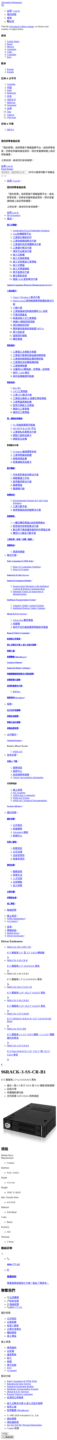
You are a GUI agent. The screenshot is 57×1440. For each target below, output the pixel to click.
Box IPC (17, 388)
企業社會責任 (14, 1329)
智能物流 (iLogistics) (15, 698)
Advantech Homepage (11, 2)
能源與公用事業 (14, 639)
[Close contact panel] (2, 1254)
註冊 (9, 11)
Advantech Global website (21, 26)
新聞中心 (17, 836)
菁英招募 (11, 865)
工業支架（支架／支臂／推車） (20, 539)
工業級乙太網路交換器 (24, 352)
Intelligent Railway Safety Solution (29, 608)
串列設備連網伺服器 (23, 376)
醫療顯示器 (19, 488)
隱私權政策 (13, 1422)
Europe (10, 69)
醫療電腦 (17, 485)
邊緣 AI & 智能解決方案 (25, 279)
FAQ (9, 1368)
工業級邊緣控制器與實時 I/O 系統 (30, 311)
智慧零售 (11, 516)
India (9, 90)
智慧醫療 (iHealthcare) (16, 657)
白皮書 (10, 1351)
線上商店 (11, 916)
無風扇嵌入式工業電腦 (24, 318)
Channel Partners (14, 740)
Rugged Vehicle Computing (18, 633)
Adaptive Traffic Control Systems (28, 605)
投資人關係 (12, 842)
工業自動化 (12, 291)
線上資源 (17, 790)
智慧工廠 (11, 651)
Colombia (11, 54)
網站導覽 (11, 1419)
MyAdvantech (13, 215)
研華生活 (17, 875)
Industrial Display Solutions (18, 668)
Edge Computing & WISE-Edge (20, 561)
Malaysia (11, 102)
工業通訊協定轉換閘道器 (26, 362)
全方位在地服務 (13, 710)
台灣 (11, 21)
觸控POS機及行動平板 (24, 533)
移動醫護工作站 (21, 478)
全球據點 (17, 882)
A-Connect (12, 921)
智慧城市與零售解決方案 (26, 526)
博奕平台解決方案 (22, 251)
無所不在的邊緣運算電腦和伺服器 (30, 627)
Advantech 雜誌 (20, 832)
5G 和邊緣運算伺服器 (24, 425)
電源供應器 (19, 551)
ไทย (9, 112)
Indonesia (11, 93)
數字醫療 (11, 468)
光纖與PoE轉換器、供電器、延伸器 (31, 369)
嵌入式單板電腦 (21, 258)
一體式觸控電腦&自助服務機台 (29, 522)
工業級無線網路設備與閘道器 (28, 359)
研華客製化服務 (13, 680)
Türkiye (10, 115)
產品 (9, 218)
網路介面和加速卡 (22, 435)
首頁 (9, 927)
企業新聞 (11, 1322)
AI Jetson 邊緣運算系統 (24, 451)
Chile (9, 52)
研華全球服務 (12, 716)
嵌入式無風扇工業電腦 (24, 262)
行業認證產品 (20, 314)
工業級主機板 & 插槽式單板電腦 (29, 398)
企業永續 (11, 892)
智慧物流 (11, 495)
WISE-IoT (18, 751)
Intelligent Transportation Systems (21, 600)
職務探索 (17, 871)
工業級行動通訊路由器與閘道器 (29, 355)
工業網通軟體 (20, 366)
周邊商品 (11, 545)
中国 (9, 87)
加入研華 (17, 885)
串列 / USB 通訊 (21, 372)
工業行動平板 (20, 506)
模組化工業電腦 (21, 409)
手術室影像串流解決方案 (26, 474)
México (10, 46)
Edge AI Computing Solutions (27, 567)
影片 (9, 1358)
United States (13, 41)
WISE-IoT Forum (21, 798)
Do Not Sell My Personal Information (24, 1425)
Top (5, 1434)
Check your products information (28, 777)
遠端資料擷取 (20, 335)
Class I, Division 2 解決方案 (26, 297)
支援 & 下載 (12, 761)
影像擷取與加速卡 (22, 462)
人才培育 (17, 878)
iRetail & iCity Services (16, 614)
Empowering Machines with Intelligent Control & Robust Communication (31, 587)
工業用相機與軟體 (22, 455)
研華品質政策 (12, 728)
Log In (16, 11)
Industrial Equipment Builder (19, 581)
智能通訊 (11, 345)
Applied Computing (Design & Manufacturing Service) (29, 285)
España (10, 72)
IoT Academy (19, 792)
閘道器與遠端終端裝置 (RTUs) (28, 328)
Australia (11, 84)
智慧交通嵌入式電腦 (23, 405)
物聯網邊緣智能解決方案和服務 (20, 674)
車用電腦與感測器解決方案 (27, 510)
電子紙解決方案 (21, 272)
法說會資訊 (19, 855)
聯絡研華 (11, 910)
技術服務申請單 (21, 774)
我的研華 (11, 14)
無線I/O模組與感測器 (24, 321)
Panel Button (7, 169)
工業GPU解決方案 (22, 395)
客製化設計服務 (13, 722)
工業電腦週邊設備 (22, 402)
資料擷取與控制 (21, 325)
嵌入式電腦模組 (21, 268)
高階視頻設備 (20, 458)
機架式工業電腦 (21, 412)
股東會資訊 (19, 859)
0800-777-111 (15, 1307)
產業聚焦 (11, 1354)
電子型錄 (11, 1365)
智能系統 (11, 382)
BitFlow (16, 691)
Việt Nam (11, 117)
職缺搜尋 (11, 1332)
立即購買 (14, 1297)
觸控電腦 (17, 339)
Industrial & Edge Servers (18, 575)
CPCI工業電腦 (20, 391)
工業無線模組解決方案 (24, 241)
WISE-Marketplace (16, 918)
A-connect (12, 1370)
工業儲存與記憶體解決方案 (27, 244)
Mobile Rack (13, 933)
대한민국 (11, 99)
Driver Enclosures (15, 935)
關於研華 (11, 812)
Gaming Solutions (14, 662)
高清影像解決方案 (14, 686)
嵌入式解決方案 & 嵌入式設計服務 (21, 645)
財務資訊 (17, 848)
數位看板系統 (20, 275)
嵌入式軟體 (19, 255)
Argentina (11, 49)
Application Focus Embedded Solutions (31, 230)
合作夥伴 (11, 734)
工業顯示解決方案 (22, 248)
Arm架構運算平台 (22, 234)
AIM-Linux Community (24, 795)
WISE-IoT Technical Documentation (30, 800)
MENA (10, 129)
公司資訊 (17, 825)
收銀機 (16, 623)
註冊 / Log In (13, 181)
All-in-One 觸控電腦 (23, 620)
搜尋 (9, 18)
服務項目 (17, 767)
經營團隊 (17, 829)
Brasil (9, 44)
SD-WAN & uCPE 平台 (24, 428)
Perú (9, 57)
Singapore (11, 105)
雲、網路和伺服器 (14, 418)
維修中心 (17, 771)
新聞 (9, 1361)
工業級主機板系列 (22, 237)
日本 (9, 96)
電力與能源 (19, 332)
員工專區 (11, 904)
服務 (9, 704)
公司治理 (17, 852)
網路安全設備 (20, 439)
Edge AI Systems (21, 569)
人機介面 (17, 308)
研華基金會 (12, 898)
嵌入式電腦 (12, 225)
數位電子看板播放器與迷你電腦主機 (31, 529)
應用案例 (11, 1347)
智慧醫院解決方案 (22, 481)
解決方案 (11, 555)
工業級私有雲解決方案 (24, 432)
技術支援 (11, 755)
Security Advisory (14, 806)
